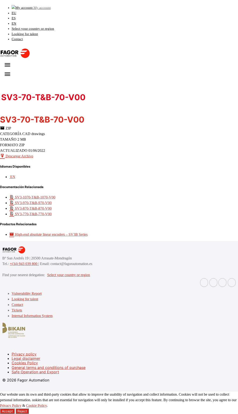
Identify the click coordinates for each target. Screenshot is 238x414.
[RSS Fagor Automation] (232, 282)
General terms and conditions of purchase (49, 367)
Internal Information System (32, 316)
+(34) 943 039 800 (24, 264)
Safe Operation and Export (35, 372)
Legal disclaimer (26, 358)
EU (14, 13)
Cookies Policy (25, 363)
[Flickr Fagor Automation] (204, 282)
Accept (7, 411)
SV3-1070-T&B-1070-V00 (34, 197)
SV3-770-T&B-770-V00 (33, 214)
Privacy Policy (10, 405)
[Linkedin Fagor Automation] (213, 282)
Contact (17, 39)
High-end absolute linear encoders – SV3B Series (51, 234)
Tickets (17, 310)
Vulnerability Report (27, 293)
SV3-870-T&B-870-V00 (33, 208)
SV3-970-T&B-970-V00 (33, 203)
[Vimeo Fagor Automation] (222, 282)
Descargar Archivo (19, 156)
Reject (22, 411)
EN (14, 23)
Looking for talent (25, 34)
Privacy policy (24, 354)
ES (14, 18)
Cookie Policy (36, 405)
